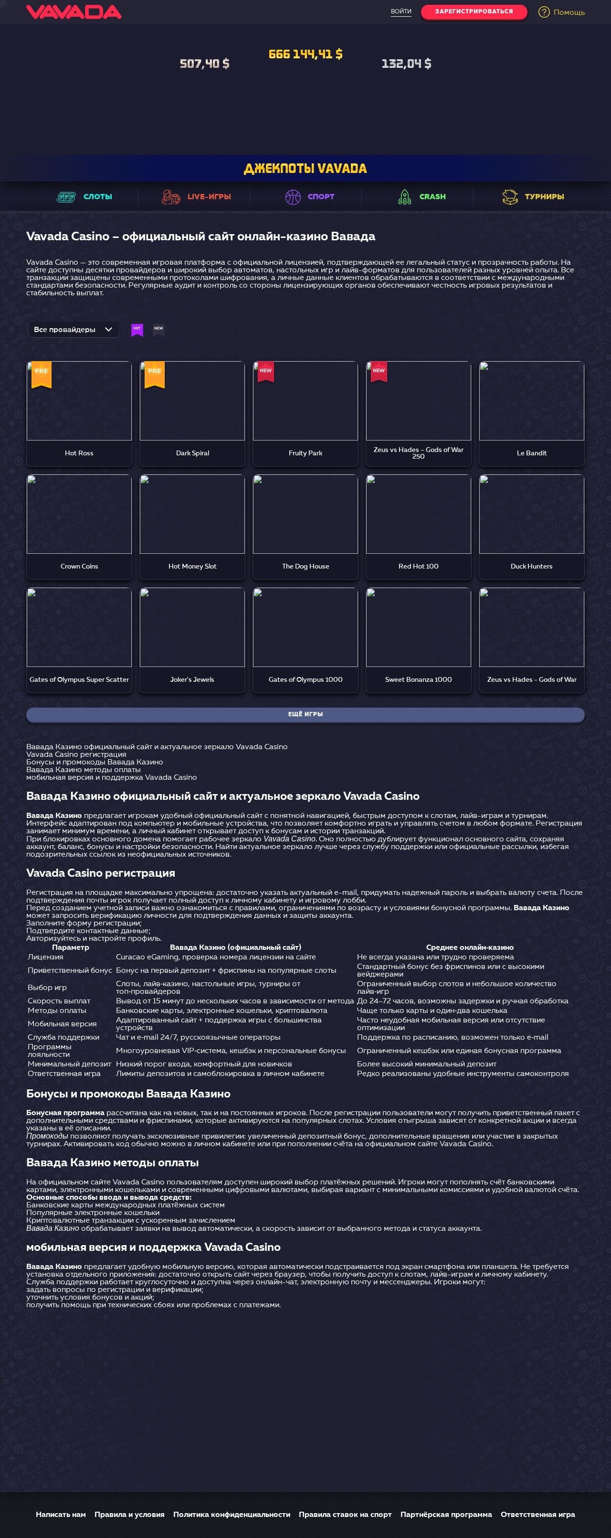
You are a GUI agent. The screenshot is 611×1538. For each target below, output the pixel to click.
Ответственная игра (538, 1515)
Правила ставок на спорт (345, 1515)
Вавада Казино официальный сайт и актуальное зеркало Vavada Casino (157, 747)
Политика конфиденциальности (231, 1515)
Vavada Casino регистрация (76, 755)
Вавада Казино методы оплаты (83, 770)
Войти (401, 12)
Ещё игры (305, 715)
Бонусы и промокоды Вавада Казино (94, 762)
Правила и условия (130, 1515)
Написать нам (61, 1515)
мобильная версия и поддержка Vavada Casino (111, 778)
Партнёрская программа (446, 1515)
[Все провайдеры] (74, 332)
